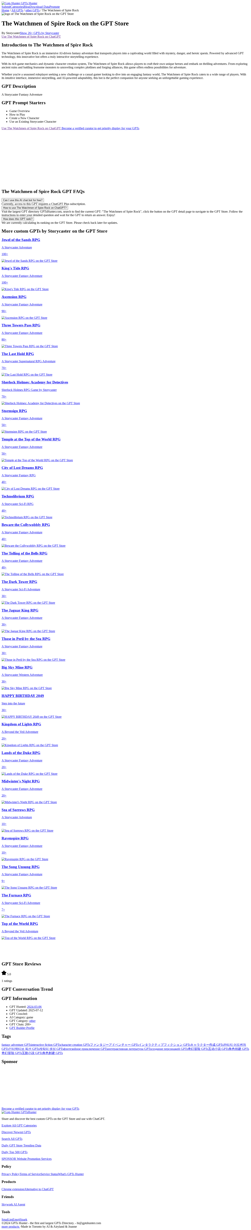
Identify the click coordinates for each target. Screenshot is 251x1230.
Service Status (49, 1174)
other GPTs (32, 10)
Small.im (7, 1219)
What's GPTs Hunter (71, 1174)
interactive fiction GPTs (45, 1044)
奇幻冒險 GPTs (12, 1053)
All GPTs (17, 10)
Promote (54, 6)
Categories (17, 6)
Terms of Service (30, 1174)
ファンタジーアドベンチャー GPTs (114, 1044)
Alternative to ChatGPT (39, 1189)
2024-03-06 (34, 1006)
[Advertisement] (119, 157)
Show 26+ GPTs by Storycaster (39, 33)
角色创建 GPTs (239, 1049)
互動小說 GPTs (32, 1053)
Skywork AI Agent (13, 1204)
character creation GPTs (75, 1044)
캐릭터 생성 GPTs (51, 1049)
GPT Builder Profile (22, 1028)
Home (5, 10)
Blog (27, 6)
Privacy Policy (11, 1174)
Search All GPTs (12, 1138)
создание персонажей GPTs (169, 1049)
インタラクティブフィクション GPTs (164, 1044)
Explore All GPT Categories (19, 1125)
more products (11, 1226)
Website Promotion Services (27, 1158)
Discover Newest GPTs (16, 1132)
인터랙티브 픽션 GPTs (24, 1049)
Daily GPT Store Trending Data (21, 1145)
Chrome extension (13, 1189)
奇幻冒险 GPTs (198, 1049)
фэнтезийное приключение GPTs (86, 1049)
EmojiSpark (20, 1219)
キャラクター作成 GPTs (206, 1044)
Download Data (39, 6)
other (32, 1020)
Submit (6, 6)
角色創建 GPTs (52, 1053)
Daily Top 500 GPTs (14, 1152)
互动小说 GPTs (218, 1049)
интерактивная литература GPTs (129, 1049)
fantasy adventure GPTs (16, 1044)
